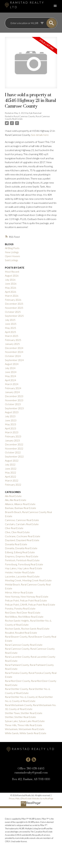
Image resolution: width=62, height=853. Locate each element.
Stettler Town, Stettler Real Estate (23, 713)
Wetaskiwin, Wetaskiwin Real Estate (24, 729)
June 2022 (10, 468)
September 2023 (14, 408)
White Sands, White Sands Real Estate (25, 733)
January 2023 (12, 440)
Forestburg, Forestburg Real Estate (24, 564)
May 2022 (10, 472)
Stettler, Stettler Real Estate (20, 716)
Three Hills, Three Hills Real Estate (23, 725)
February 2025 (13, 339)
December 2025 (14, 303)
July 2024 (10, 368)
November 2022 (14, 448)
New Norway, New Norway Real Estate (26, 596)
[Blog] (34, 759)
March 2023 (11, 432)
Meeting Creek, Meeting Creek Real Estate (28, 580)
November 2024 (14, 351)
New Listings (12, 252)
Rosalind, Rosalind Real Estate (21, 632)
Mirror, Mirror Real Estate (19, 592)
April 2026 (10, 291)
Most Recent (12, 271)
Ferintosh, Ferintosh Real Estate (22, 560)
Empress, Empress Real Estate (21, 556)
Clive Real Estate (14, 528)
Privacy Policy (15, 798)
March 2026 (11, 295)
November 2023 (14, 400)
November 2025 (14, 307)
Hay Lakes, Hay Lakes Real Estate (23, 568)
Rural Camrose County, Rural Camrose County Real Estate (27, 117)
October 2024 (13, 355)
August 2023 (11, 412)
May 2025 (10, 327)
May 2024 (10, 376)
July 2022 (10, 464)
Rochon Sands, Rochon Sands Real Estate (27, 628)
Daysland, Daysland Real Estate (22, 540)
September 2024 (14, 360)
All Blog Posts (12, 248)
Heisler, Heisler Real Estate (20, 572)
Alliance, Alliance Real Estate (20, 504)
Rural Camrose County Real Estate (23, 644)
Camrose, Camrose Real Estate (22, 520)
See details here (40, 134)
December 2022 (14, 444)
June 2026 (10, 283)
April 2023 (10, 428)
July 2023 (10, 416)
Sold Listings (11, 260)
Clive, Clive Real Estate (17, 532)
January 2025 (12, 343)
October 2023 (13, 404)
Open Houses (12, 256)
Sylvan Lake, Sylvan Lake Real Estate (25, 721)
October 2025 (13, 311)
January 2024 (12, 392)
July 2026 (10, 279)
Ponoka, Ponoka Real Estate (20, 608)
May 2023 (10, 424)
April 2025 (10, 331)
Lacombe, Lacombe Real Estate (22, 576)
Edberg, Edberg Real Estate (20, 552)
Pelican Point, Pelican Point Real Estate (26, 600)
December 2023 (14, 396)
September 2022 (14, 456)
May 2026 (10, 287)
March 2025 (11, 335)
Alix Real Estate (13, 495)
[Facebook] (28, 759)
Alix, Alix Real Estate (15, 499)
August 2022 (11, 460)
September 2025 (14, 315)
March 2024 (11, 384)
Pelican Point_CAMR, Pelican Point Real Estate (30, 604)
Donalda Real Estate (16, 544)
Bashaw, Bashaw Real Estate (20, 507)
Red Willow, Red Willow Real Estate (24, 616)
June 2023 (10, 420)
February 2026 (13, 299)
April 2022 (10, 476)
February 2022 (13, 484)
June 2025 (10, 323)
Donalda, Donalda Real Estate (21, 548)
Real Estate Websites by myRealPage (37, 798)
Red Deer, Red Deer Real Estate (22, 612)
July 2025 (10, 319)
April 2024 (10, 380)
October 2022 (13, 452)
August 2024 (11, 363)
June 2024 (10, 371)
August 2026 (11, 275)
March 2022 (11, 480)
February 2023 (13, 436)
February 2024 (13, 388)
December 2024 (14, 347)
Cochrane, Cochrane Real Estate (22, 536)
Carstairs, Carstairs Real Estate (22, 524)
